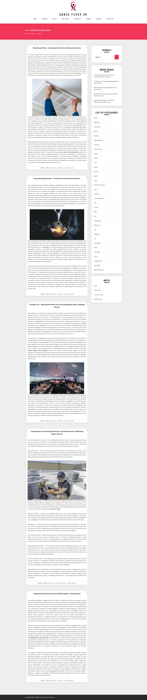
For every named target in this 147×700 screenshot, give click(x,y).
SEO (95, 230)
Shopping (44, 19)
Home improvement (61, 583)
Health (54, 19)
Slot (95, 239)
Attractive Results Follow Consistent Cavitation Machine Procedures (104, 76)
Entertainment (98, 149)
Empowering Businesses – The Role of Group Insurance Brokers (57, 178)
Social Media (97, 243)
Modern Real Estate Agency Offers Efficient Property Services (106, 95)
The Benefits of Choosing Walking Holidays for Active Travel (106, 82)
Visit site (46, 247)
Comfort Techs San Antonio (71, 152)
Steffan (43, 168)
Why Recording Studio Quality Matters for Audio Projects (105, 88)
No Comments (70, 168)
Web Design (97, 265)
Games (96, 167)
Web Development (99, 270)
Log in (95, 286)
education (96, 145)
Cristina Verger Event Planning (37, 350)
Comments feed (98, 295)
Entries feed (97, 290)
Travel (95, 256)
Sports (96, 248)
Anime (95, 118)
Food (95, 163)
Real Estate (65, 19)
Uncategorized (98, 261)
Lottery (96, 207)
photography (97, 221)
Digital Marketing (98, 140)
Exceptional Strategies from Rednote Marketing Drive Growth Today (104, 101)
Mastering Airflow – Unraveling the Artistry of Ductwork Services (57, 48)
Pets (95, 216)
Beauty (96, 131)
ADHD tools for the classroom (39, 638)
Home (35, 19)
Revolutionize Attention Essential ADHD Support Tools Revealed (57, 593)
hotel (95, 189)
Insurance (96, 194)
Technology (77, 19)
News (95, 212)
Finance (88, 19)
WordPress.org (98, 299)
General (61, 680)
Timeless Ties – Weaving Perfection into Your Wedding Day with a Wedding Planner (57, 305)
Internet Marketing (99, 198)
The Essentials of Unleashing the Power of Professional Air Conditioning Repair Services (57, 432)
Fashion (96, 154)
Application (97, 122)
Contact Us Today (55, 509)
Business (98, 19)
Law (95, 203)
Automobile (97, 127)
